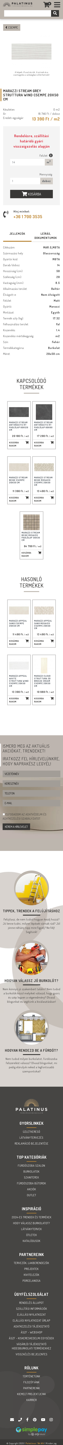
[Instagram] (51, 1420)
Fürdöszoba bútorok (31, 1183)
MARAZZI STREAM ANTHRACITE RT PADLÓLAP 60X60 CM (43, 426)
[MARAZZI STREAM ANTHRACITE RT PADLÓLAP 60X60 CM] (44, 412)
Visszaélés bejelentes (31, 1354)
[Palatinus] (57, 5)
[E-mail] (12, 1420)
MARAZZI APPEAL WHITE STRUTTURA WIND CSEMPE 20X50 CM (19, 681)
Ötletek (31, 1235)
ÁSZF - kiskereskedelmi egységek (31, 1338)
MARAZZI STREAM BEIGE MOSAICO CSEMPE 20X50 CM (43, 481)
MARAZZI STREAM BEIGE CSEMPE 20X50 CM (18, 480)
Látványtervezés (31, 1137)
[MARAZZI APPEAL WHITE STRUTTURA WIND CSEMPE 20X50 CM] (19, 665)
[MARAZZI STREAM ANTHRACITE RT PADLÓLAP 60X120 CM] (19, 412)
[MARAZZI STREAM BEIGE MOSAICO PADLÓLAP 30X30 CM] (31, 522)
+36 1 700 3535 (27, 216)
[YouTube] (43, 1420)
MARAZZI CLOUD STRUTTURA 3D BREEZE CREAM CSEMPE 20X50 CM (42, 681)
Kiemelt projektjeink (31, 1394)
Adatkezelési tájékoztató (32, 1326)
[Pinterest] (35, 1420)
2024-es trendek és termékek (31, 1217)
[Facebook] (27, 1420)
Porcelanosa (32, 1280)
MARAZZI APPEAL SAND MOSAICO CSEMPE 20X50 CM (43, 624)
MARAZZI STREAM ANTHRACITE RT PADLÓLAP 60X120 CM (18, 426)
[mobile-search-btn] (55, 13)
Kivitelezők (31, 1275)
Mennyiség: (46, 174)
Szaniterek (31, 1177)
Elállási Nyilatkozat (31, 1314)
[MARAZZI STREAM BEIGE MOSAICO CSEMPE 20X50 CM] (44, 467)
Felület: (44, 155)
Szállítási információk (31, 1308)
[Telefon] (20, 1420)
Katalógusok (31, 1241)
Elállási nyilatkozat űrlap (31, 1320)
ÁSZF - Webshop (31, 1332)
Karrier (31, 1400)
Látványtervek (31, 1229)
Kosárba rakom (14, 444)
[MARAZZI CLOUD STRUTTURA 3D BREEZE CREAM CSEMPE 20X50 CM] (44, 665)
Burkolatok (31, 1171)
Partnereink (31, 1388)
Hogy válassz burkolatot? (31, 1223)
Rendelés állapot (31, 1303)
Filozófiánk (31, 1382)
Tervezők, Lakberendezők (31, 1263)
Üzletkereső (31, 1131)
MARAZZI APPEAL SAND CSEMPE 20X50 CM (18, 623)
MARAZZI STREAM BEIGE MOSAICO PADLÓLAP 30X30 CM (31, 536)
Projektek (31, 1269)
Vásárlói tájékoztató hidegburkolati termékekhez (31, 1346)
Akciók (31, 1189)
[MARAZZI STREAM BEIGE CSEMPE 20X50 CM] (19, 467)
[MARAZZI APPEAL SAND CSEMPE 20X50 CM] (19, 610)
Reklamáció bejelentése (31, 1143)
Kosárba (34, 194)
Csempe (13, 27)
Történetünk (31, 1376)
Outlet (31, 1195)
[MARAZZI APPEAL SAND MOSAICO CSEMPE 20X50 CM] (44, 610)
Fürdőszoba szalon (31, 1165)
